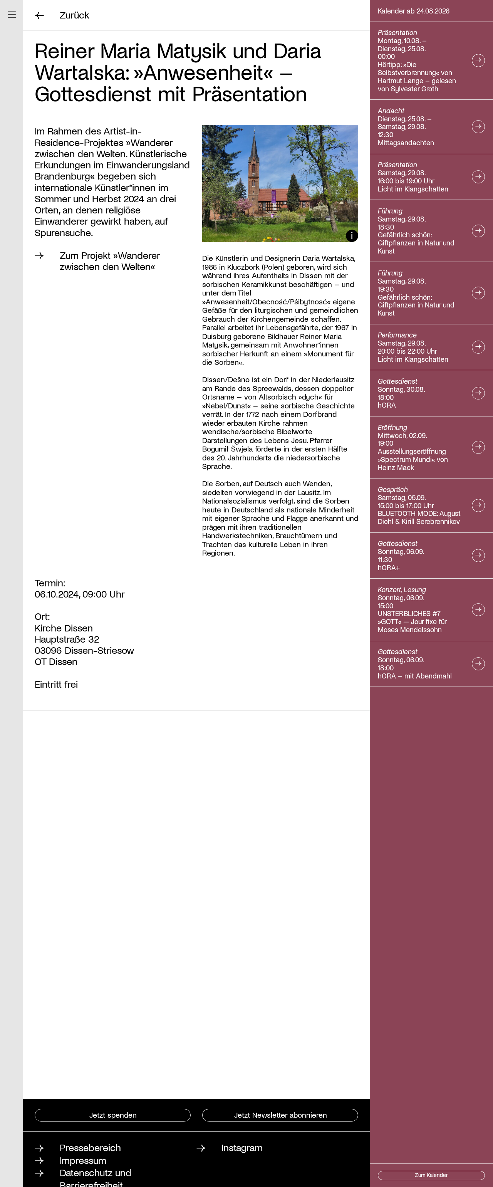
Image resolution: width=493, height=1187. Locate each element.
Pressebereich (90, 1147)
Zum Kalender (431, 1175)
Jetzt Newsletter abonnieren (280, 1114)
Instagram (242, 1147)
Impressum (83, 1160)
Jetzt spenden (113, 1114)
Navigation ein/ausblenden (11, 14)
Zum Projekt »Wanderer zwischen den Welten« (110, 260)
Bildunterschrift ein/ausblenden (352, 236)
